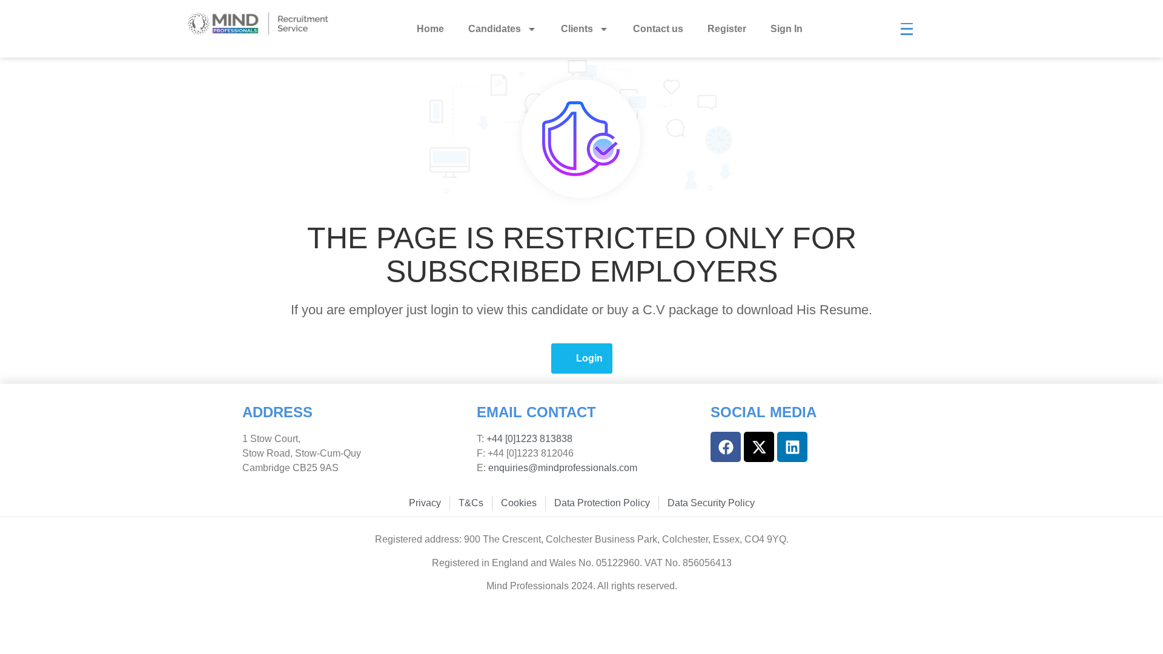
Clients (577, 29)
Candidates (494, 29)
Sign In (786, 29)
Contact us (658, 29)
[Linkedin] (792, 447)
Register (726, 29)
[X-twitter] (759, 447)
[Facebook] (726, 447)
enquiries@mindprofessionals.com (562, 468)
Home (430, 29)
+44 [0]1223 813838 (528, 439)
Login (589, 358)
